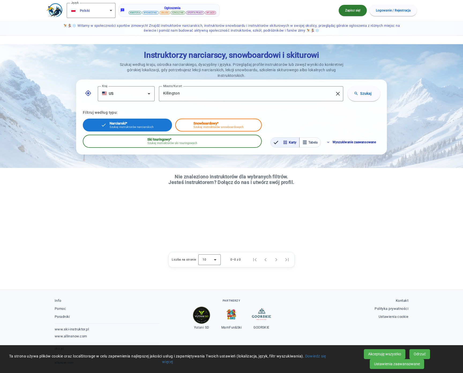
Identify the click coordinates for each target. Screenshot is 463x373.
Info (58, 301)
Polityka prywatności (391, 309)
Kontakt (402, 301)
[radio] (285, 142)
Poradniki (62, 317)
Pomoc (60, 309)
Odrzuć (420, 354)
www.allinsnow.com (71, 336)
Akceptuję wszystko (384, 354)
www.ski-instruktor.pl (72, 329)
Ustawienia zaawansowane (397, 364)
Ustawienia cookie (393, 317)
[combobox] (91, 10)
